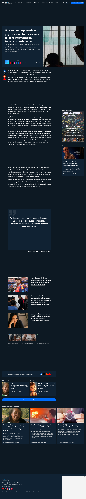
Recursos (66, 115)
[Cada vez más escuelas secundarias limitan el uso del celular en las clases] (43, 337)
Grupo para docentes (77, 2)
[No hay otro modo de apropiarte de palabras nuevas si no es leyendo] (73, 153)
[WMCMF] (12, 489)
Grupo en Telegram (6, 491)
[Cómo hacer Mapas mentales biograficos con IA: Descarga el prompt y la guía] (73, 126)
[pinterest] (20, 63)
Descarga (66, 113)
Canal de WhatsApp (27, 491)
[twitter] (13, 63)
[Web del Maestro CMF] (7, 62)
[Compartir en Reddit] (4, 76)
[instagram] (14, 63)
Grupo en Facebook (16, 491)
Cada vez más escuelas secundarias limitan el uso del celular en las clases (43, 343)
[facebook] (18, 63)
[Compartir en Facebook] (4, 71)
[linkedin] (16, 63)
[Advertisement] (43, 15)
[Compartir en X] (4, 73)
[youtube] (11, 63)
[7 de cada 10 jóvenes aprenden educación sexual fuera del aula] (70, 415)
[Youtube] (3, 489)
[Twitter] (5, 489)
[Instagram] (7, 489)
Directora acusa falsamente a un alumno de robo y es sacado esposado (28, 343)
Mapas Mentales (76, 113)
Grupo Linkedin (36, 491)
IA (70, 113)
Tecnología (72, 115)
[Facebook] (9, 489)
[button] (3, 2)
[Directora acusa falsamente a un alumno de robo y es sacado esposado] (29, 337)
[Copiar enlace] (4, 79)
